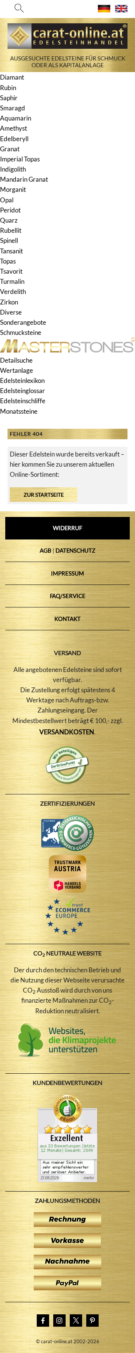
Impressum (67, 573)
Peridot (10, 210)
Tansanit (11, 251)
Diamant (12, 77)
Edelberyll (14, 139)
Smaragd (12, 108)
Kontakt (67, 618)
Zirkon (9, 302)
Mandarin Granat (24, 179)
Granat (10, 149)
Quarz (9, 220)
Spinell (9, 240)
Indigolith (13, 169)
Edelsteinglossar (22, 391)
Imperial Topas (20, 159)
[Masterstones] (67, 350)
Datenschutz (75, 550)
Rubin (8, 88)
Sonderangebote (23, 322)
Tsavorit (11, 271)
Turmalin (12, 281)
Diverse (11, 312)
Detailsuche (16, 360)
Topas (8, 261)
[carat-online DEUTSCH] (104, 10)
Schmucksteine (20, 332)
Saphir (9, 98)
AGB (45, 550)
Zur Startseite (44, 494)
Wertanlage (16, 370)
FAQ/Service (68, 595)
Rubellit (10, 230)
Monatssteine (19, 411)
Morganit (13, 189)
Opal (7, 200)
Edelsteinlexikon (22, 380)
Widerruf (67, 527)
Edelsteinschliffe (22, 401)
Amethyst (13, 128)
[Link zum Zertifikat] (68, 1180)
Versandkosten (66, 732)
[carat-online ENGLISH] (121, 10)
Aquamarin (15, 118)
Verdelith (13, 291)
